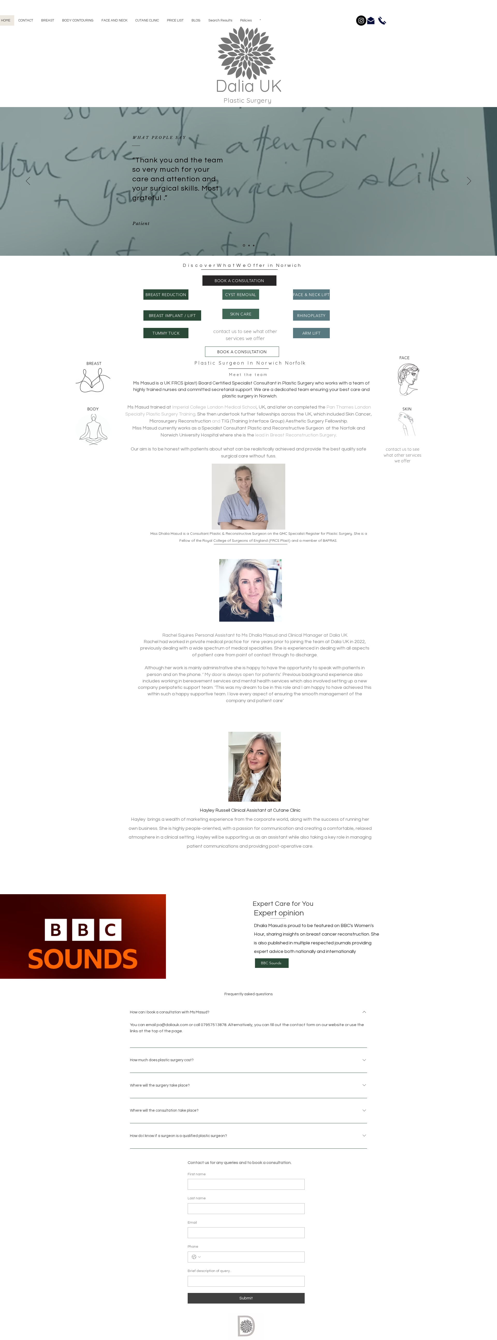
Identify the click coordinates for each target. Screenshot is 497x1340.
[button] (47, 20)
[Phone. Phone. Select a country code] (196, 1257)
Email (192, 1222)
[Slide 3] (253, 245)
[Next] (468, 66)
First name (197, 1174)
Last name (197, 1198)
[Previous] (29, 66)
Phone (193, 1246)
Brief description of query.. (209, 1271)
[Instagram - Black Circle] (361, 21)
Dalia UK (248, 85)
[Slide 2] (249, 245)
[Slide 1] (248, 94)
